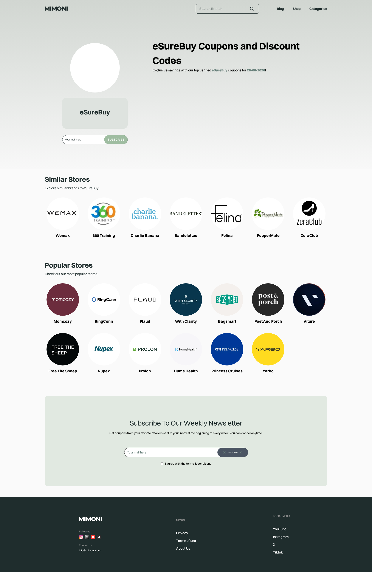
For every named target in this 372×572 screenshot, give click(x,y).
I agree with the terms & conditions (188, 464)
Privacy (182, 533)
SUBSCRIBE (116, 140)
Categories (318, 8)
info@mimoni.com (89, 550)
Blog (280, 8)
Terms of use (186, 540)
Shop (297, 8)
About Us (183, 548)
